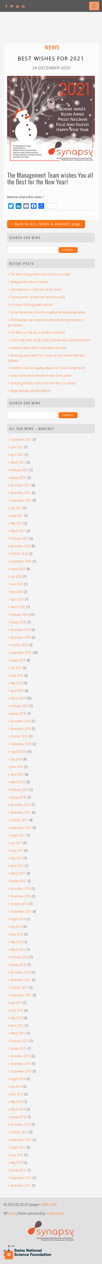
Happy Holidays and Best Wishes (30, 390)
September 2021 (21, 500)
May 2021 (17, 523)
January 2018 (18, 797)
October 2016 (19, 903)
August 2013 (18, 1147)
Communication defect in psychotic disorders (39, 347)
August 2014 (18, 1079)
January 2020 (18, 622)
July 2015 (16, 1002)
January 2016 (18, 964)
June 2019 (17, 675)
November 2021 (21, 492)
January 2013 (18, 1170)
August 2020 (18, 569)
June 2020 (17, 584)
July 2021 (16, 508)
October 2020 (19, 553)
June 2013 (17, 1155)
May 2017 (17, 858)
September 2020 (21, 561)
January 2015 (18, 1048)
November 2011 (21, 1185)
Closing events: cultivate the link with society (38, 297)
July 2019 (16, 668)
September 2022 (21, 439)
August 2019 (18, 660)
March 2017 (18, 873)
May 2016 (17, 942)
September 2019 (21, 652)
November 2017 (21, 812)
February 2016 (19, 957)
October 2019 (19, 645)
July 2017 (16, 843)
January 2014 (18, 1117)
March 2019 (18, 698)
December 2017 (20, 805)
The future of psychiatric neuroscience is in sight (40, 274)
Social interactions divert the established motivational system (48, 312)
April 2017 (17, 865)
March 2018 (18, 782)
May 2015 (17, 1018)
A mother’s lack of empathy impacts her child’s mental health (48, 368)
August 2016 (18, 919)
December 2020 (20, 546)
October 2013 (19, 1132)
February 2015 (19, 1041)
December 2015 (20, 972)
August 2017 (18, 835)
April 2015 (17, 1025)
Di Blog (12, 1213)
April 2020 (17, 599)
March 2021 (18, 531)
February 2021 (19, 538)
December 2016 (20, 888)
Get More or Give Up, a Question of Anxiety (38, 332)
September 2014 (21, 1071)
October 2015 (19, 987)
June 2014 (17, 1094)
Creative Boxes (55, 1213)
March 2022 (18, 462)
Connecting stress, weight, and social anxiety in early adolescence (51, 340)
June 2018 (17, 766)
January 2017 (18, 881)
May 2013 (17, 1162)
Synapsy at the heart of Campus (30, 281)
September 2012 (21, 1178)
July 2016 (16, 926)
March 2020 (18, 607)
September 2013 (21, 1139)
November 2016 (21, 896)
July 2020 (16, 576)
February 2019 (19, 706)
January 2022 (18, 477)
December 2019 (20, 629)
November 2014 (21, 1063)
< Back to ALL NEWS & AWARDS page (46, 224)
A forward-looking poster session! (32, 304)
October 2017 (19, 820)
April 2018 (17, 774)
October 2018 (19, 736)
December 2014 (20, 1056)
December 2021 (20, 485)
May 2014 (17, 1101)
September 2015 (21, 995)
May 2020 (17, 591)
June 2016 (17, 934)
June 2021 (17, 515)
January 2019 (18, 713)
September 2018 (21, 744)
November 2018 (21, 728)
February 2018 (19, 789)
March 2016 (18, 949)
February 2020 (19, 614)
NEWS (52, 47)
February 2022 (19, 470)
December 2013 (20, 1124)
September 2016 (21, 911)
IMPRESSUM (48, 1204)
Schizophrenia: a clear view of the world (36, 289)
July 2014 (16, 1086)
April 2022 (17, 454)
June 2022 (17, 447)
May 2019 (17, 683)
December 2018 (20, 721)
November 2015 (21, 980)
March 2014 (18, 1109)
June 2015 (17, 1010)
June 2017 (17, 850)
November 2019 (21, 637)
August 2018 (18, 751)
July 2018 (16, 759)
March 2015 (18, 1033)
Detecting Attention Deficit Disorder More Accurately (43, 383)
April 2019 (17, 690)
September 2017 (21, 827)
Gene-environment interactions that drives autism (41, 375)
